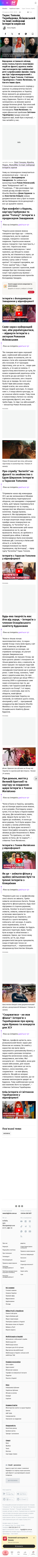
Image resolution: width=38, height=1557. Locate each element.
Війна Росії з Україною (15, 1311)
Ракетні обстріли (11, 1313)
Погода (8, 1304)
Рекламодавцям (7, 1260)
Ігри (22, 1274)
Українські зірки (14, 8)
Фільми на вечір (11, 1393)
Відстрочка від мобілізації (14, 1350)
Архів (22, 1268)
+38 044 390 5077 (26, 1213)
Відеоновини (10, 1298)
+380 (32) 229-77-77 (14, 1527)
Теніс (7, 1448)
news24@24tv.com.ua (10, 1213)
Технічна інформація (27, 1254)
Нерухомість (11, 1426)
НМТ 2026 (9, 1413)
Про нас (5, 1243)
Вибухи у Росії (10, 1327)
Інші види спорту (11, 1454)
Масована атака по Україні (15, 1324)
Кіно (7, 1385)
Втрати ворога (10, 1330)
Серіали (8, 1398)
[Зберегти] (33, 34)
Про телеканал (7, 1253)
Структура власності (27, 1264)
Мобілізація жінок (12, 1345)
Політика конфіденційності (8, 1267)
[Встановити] (19, 1542)
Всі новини (10, 1288)
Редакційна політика (9, 1250)
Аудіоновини (10, 1301)
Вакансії (23, 1261)
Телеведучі (6, 1256)
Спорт (8, 1440)
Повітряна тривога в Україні (15, 1322)
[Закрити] (33, 1537)
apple (22, 1494)
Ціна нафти (9, 1364)
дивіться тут (23, 225)
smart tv (8, 1499)
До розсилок (13, 1480)
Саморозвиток (10, 1416)
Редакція (5, 1246)
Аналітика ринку (11, 1428)
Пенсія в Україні (11, 1378)
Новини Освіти (11, 1405)
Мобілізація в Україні (14, 1337)
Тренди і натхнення (12, 1434)
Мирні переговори (12, 1319)
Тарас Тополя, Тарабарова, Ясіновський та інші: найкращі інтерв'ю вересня (28, 8)
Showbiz (5, 8)
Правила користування (10, 1263)
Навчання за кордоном (13, 1419)
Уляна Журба (11, 28)
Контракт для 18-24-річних (14, 1347)
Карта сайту (24, 1271)
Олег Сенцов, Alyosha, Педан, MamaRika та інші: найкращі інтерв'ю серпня (18, 165)
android (8, 1494)
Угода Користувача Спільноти (26, 1247)
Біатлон (8, 1451)
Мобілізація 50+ (11, 1342)
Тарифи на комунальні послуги (16, 1373)
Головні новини (11, 1290)
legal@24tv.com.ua (26, 1529)
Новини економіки (13, 1362)
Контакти (23, 1258)
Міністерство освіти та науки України (18, 1408)
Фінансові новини (12, 1370)
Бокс (7, 1443)
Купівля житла (10, 1431)
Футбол (8, 1446)
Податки (8, 1375)
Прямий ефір (10, 1296)
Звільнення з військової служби (16, 1339)
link (21, 1221)
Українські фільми (12, 1390)
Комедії (8, 1396)
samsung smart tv (22, 1499)
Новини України (11, 1293)
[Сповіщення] (35, 3)
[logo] (13, 3)
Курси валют (10, 1367)
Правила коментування (28, 1251)
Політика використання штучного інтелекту (10, 1272)
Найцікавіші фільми (12, 1388)
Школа (8, 1411)
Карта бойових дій (12, 1316)
